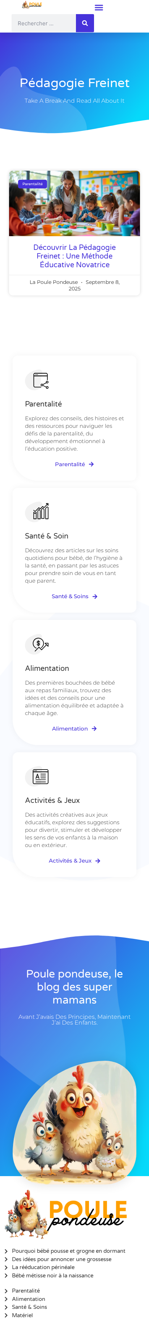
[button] (99, 7)
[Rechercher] (85, 23)
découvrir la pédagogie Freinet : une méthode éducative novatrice (74, 256)
